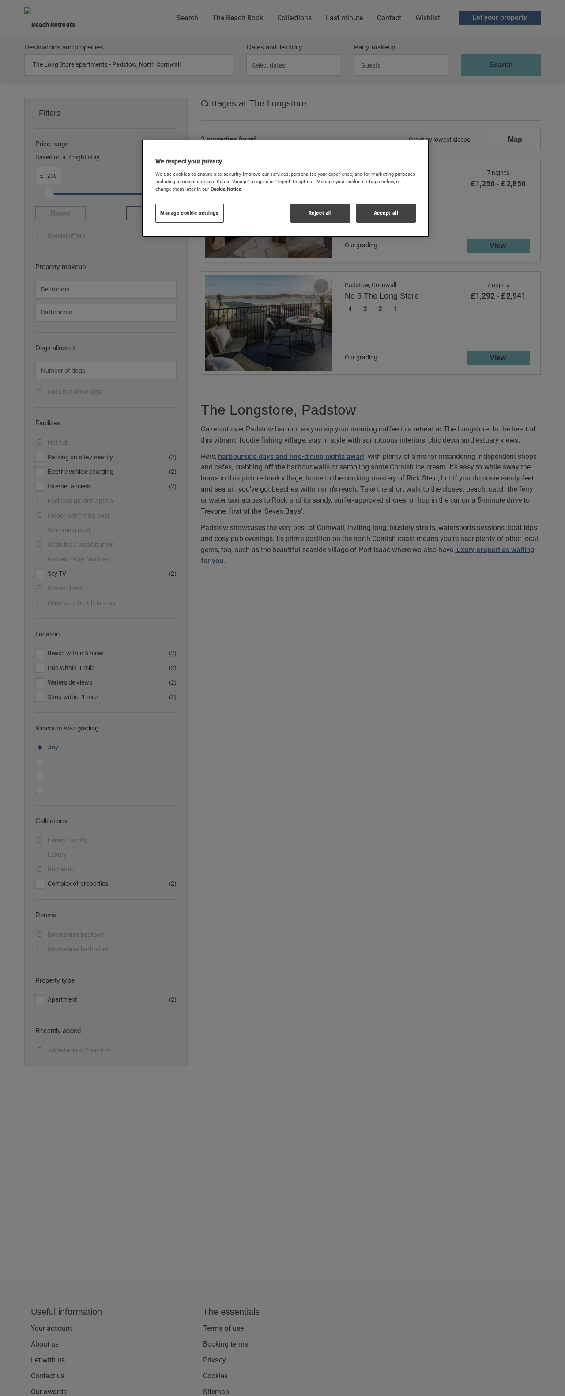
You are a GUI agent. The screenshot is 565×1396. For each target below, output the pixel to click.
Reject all (320, 213)
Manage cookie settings (189, 213)
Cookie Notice (226, 189)
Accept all (386, 213)
